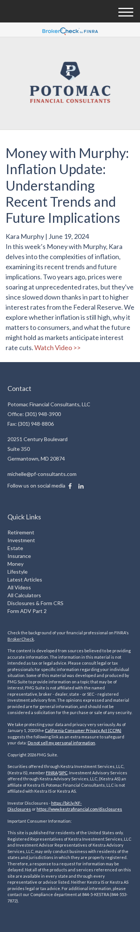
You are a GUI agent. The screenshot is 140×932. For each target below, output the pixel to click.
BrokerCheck (20, 639)
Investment (21, 540)
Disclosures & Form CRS (35, 603)
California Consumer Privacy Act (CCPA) (83, 730)
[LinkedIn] (81, 486)
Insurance (19, 556)
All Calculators (24, 595)
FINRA (51, 772)
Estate (15, 548)
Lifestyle (17, 571)
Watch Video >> (57, 347)
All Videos (19, 587)
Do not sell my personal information (61, 742)
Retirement (20, 532)
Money (15, 564)
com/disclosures (106, 809)
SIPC (63, 772)
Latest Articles (24, 579)
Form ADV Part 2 (27, 611)
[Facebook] (70, 486)
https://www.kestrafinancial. (63, 809)
